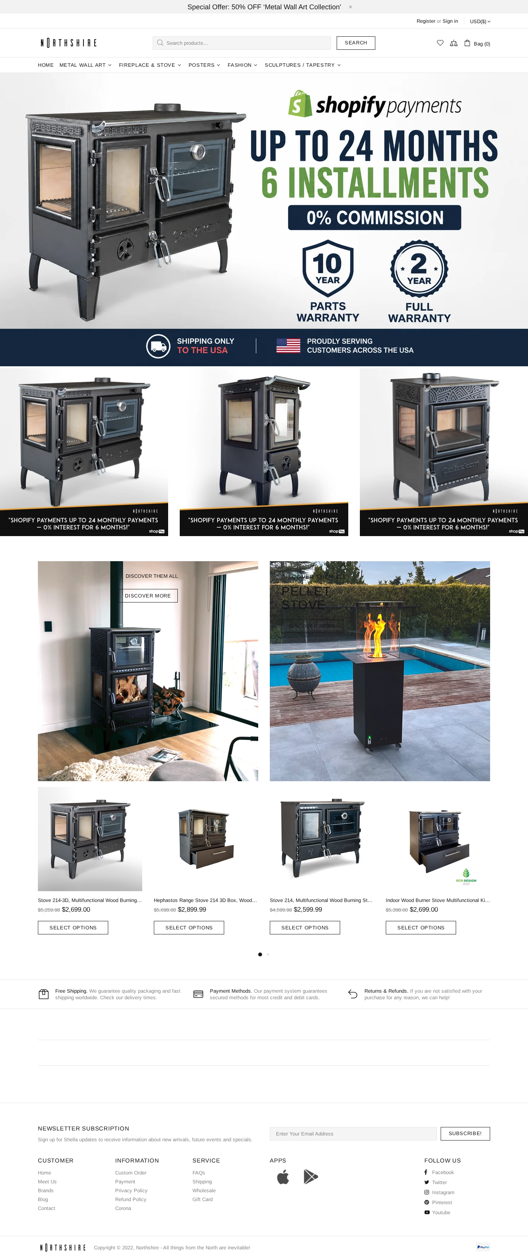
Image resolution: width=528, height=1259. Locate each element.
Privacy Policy (131, 1190)
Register (426, 21)
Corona (123, 1208)
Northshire (147, 1248)
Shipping (202, 1182)
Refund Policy (130, 1199)
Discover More (312, 626)
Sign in (450, 21)
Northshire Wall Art (69, 42)
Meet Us (47, 1182)
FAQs (198, 1173)
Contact (46, 1208)
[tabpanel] (90, 868)
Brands (46, 1190)
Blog (43, 1199)
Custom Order (130, 1173)
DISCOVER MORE (148, 596)
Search (356, 43)
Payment (125, 1182)
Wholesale (204, 1190)
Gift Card (202, 1199)
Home (44, 1173)
